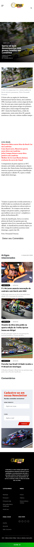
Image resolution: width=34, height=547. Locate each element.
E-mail (6, 414)
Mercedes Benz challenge (8, 505)
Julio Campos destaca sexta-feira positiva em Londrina (14, 154)
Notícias (5, 494)
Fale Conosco (7, 529)
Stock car (6, 509)
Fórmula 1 (6, 498)
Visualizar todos (27, 255)
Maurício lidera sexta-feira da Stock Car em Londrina (16, 145)
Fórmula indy (7, 501)
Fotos (22, 494)
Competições (6, 42)
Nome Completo (8, 402)
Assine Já (17, 544)
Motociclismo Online (24, 502)
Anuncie (5, 526)
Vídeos (22, 498)
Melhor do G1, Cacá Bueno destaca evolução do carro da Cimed (14, 159)
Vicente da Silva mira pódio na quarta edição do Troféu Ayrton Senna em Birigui (14, 327)
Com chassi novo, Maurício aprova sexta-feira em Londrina (14, 150)
